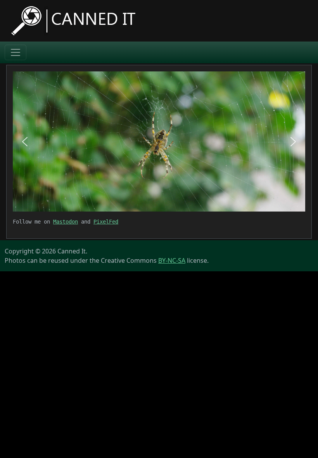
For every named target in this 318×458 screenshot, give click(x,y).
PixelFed (105, 222)
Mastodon (65, 222)
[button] (25, 141)
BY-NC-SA (171, 260)
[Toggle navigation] (15, 52)
